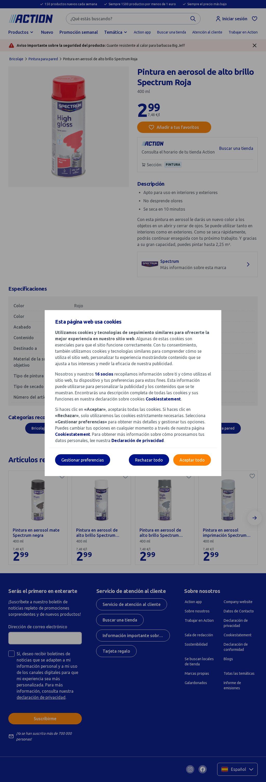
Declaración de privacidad (137, 440)
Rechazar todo (149, 460)
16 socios (104, 374)
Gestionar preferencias (82, 460)
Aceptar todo (192, 460)
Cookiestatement (163, 399)
